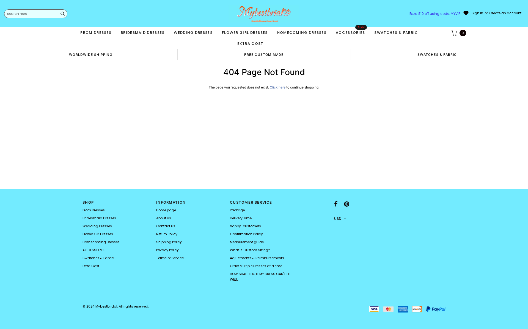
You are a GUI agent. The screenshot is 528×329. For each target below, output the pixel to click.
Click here (278, 87)
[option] (90, 54)
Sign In (477, 13)
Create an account (505, 13)
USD (337, 218)
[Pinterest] (346, 204)
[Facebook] (336, 204)
